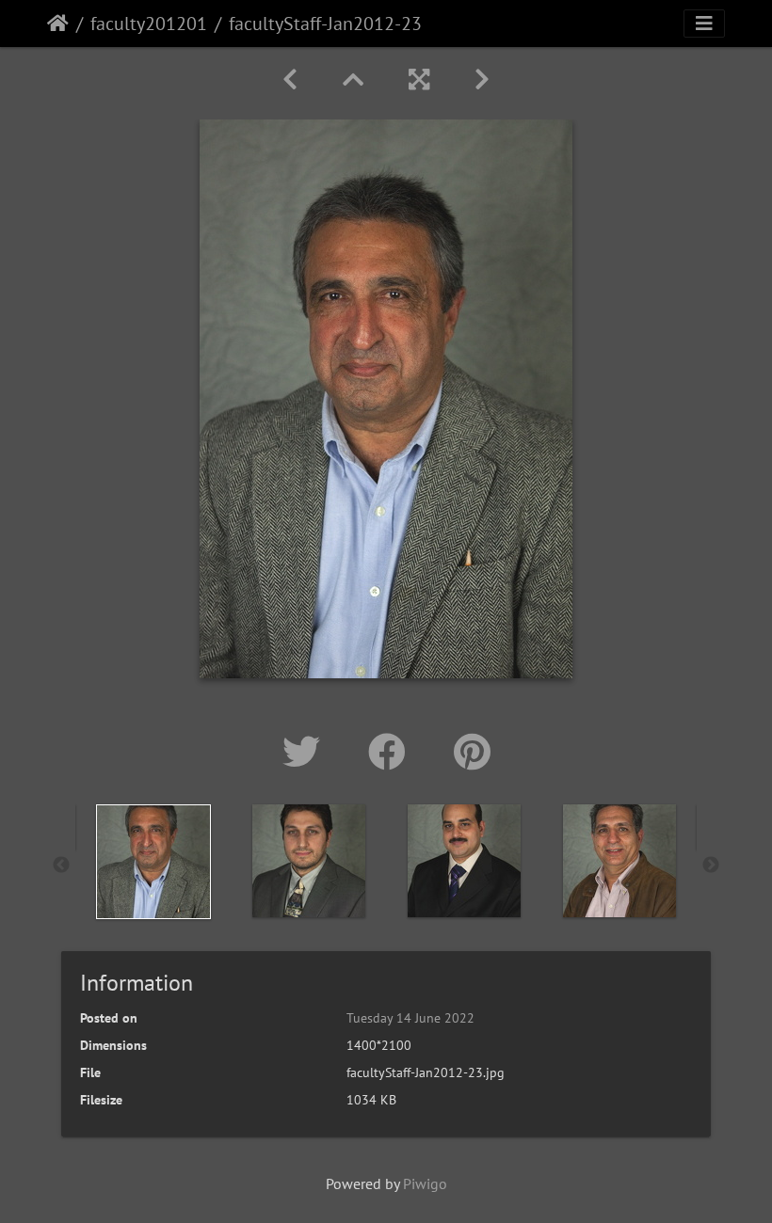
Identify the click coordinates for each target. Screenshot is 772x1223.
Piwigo (425, 1183)
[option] (153, 861)
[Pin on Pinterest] (472, 751)
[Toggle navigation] (704, 23)
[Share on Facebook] (392, 751)
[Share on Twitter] (306, 751)
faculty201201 (148, 23)
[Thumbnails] (353, 79)
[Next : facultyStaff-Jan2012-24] (482, 79)
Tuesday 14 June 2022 (410, 1017)
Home (58, 23)
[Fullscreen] (419, 79)
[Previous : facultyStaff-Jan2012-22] (290, 79)
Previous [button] (61, 865)
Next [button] (710, 865)
